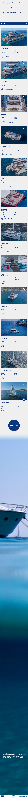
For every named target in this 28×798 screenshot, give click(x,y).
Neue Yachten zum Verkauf (15, 12)
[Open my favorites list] (19, 2)
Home (2, 12)
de (15, 3)
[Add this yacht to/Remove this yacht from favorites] (24, 30)
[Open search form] (22, 2)
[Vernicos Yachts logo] (5, 3)
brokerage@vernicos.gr (14, 757)
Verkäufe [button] (11, 8)
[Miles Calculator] (24, 399)
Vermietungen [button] (21, 8)
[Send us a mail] (12, 2)
